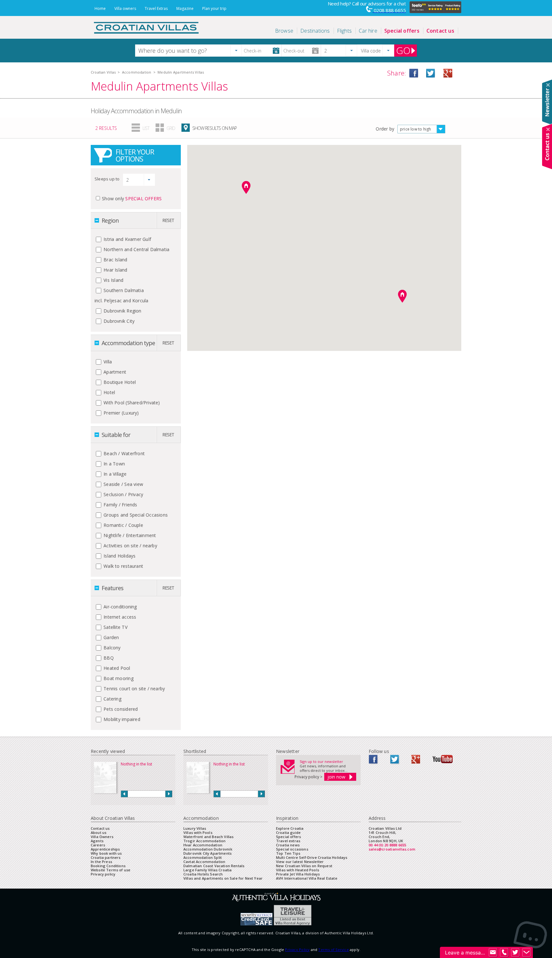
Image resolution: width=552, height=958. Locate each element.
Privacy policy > (308, 777)
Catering (111, 699)
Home (100, 8)
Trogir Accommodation (204, 840)
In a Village (114, 474)
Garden (110, 637)
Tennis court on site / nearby (133, 688)
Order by (385, 129)
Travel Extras (156, 8)
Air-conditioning (119, 607)
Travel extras (288, 840)
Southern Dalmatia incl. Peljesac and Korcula (121, 295)
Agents (97, 840)
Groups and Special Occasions (135, 515)
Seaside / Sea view (122, 484)
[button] (236, 50)
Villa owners (125, 8)
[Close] (548, 85)
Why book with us (106, 853)
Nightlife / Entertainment (129, 535)
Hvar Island (114, 270)
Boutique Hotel (119, 382)
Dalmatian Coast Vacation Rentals (213, 865)
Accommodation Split (202, 857)
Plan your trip (214, 8)
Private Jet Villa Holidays (298, 874)
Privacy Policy (297, 949)
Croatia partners (106, 857)
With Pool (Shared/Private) (131, 403)
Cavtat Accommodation (204, 861)
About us (98, 832)
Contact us (100, 828)
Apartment (114, 372)
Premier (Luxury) (120, 413)
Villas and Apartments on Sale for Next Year (223, 878)
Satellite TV (114, 627)
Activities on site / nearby (129, 545)
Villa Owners (102, 836)
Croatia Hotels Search (203, 874)
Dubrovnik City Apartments (207, 853)
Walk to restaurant (122, 566)
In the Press (101, 861)
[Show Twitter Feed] (515, 952)
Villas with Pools (197, 832)
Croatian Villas (103, 72)
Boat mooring (118, 678)
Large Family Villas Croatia (207, 869)
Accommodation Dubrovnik (207, 849)
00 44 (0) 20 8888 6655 (387, 845)
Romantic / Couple (122, 525)
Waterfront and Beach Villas (208, 836)
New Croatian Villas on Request (304, 865)
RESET (168, 220)
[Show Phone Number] (504, 952)
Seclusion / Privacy (122, 494)
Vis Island (112, 280)
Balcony (111, 648)
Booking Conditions (108, 865)
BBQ (108, 658)
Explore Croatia (289, 828)
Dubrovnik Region (122, 311)
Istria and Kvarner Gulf (126, 239)
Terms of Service (333, 949)
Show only (132, 198)
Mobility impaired (121, 719)
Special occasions (292, 849)
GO (403, 50)
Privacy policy (103, 874)
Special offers (288, 836)
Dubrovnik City (118, 321)
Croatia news (288, 845)
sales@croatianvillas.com (392, 849)
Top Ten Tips (288, 853)
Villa (107, 362)
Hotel (108, 392)
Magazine (185, 8)
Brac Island (114, 260)
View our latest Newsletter (300, 861)
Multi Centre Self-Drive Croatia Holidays (312, 857)
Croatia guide (288, 832)
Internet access (119, 617)
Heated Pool (116, 668)
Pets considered (120, 709)
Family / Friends (119, 505)
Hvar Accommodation (202, 845)
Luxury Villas (194, 828)
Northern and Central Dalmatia (135, 249)
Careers (98, 845)
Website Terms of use (110, 869)
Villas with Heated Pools (297, 869)
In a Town (113, 464)
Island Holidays (118, 556)
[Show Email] (493, 952)
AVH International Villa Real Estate (306, 878)
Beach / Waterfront (123, 453)
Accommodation (136, 72)
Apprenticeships (105, 849)
